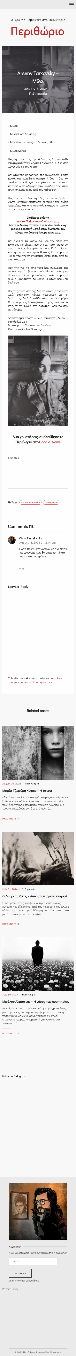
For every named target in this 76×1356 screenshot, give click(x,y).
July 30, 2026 (10, 994)
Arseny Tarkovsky (30, 502)
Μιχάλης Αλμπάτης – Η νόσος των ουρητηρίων (35, 1001)
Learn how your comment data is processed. (36, 680)
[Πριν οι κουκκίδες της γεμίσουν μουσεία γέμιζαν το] (11, 1090)
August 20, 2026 (11, 783)
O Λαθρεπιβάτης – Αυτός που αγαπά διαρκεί (34, 896)
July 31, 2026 (10, 889)
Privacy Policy (10, 1289)
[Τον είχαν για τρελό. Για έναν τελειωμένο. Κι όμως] (11, 1121)
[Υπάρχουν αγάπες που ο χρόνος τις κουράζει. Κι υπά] (11, 1163)
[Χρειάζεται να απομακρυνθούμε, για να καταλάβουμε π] (11, 1142)
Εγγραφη (21, 1273)
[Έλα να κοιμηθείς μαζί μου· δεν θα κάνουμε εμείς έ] (11, 1100)
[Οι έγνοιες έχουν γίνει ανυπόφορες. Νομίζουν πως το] (11, 1132)
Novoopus (55, 1352)
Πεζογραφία (38, 93)
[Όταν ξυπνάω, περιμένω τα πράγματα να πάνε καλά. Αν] (11, 1111)
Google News (50, 441)
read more (9, 818)
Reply (21, 568)
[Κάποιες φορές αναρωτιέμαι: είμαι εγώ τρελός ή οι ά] (11, 1153)
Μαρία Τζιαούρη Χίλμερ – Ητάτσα (27, 790)
